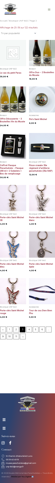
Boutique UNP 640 (18, 21)
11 (16, 336)
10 (9, 336)
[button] (3, 420)
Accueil (3, 21)
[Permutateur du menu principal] (49, 9)
